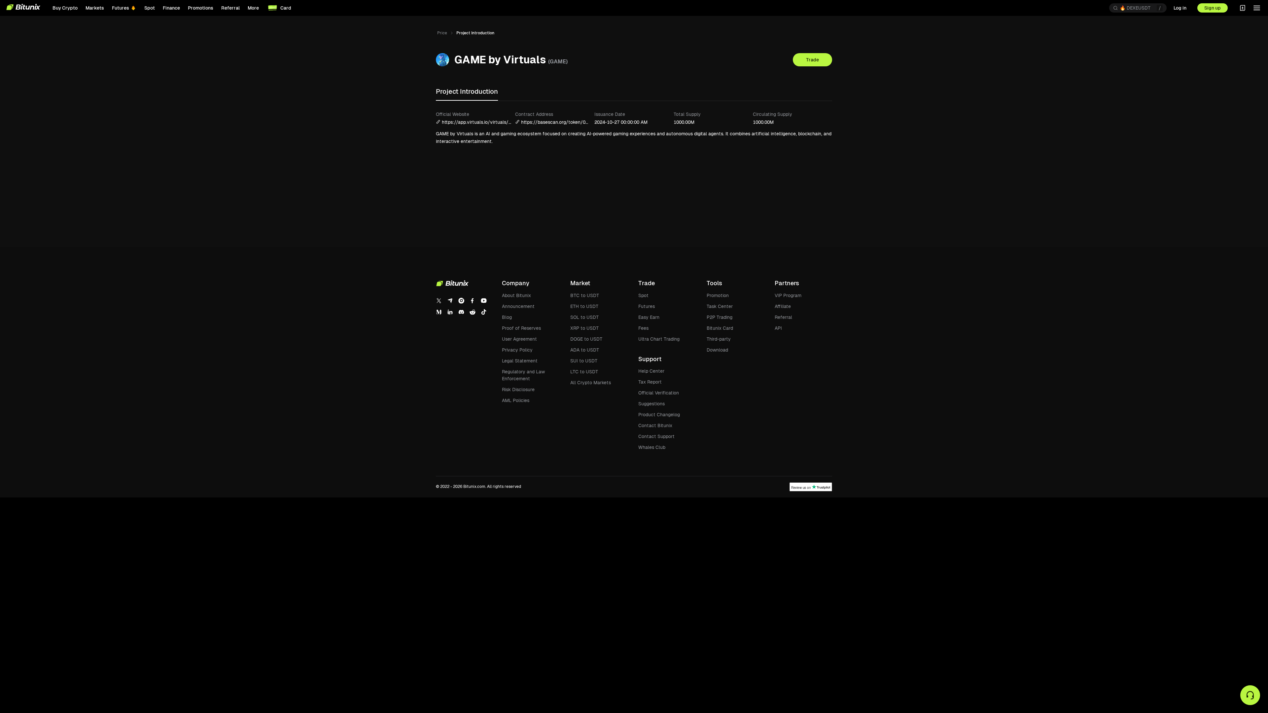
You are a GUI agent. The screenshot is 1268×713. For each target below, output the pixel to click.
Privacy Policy (517, 350)
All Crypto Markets (590, 383)
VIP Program (788, 295)
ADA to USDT (584, 350)
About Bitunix (516, 295)
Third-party (719, 339)
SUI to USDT (583, 361)
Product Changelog (659, 415)
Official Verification (658, 393)
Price (442, 33)
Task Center (720, 306)
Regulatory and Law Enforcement (523, 375)
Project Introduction (467, 91)
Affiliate (783, 306)
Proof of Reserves (521, 328)
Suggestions (651, 404)
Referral (783, 317)
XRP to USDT (584, 328)
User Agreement (519, 339)
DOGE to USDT (586, 339)
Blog (507, 317)
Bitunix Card (720, 328)
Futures (646, 306)
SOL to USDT (584, 317)
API (778, 328)
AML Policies (515, 400)
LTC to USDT (584, 372)
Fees (643, 328)
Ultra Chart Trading (659, 339)
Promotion (718, 295)
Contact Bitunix (655, 425)
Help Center (651, 371)
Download (717, 350)
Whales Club (651, 447)
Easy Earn (648, 317)
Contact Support (656, 436)
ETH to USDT (584, 306)
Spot (643, 295)
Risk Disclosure (518, 389)
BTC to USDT (584, 295)
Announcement (518, 306)
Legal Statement (520, 361)
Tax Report (650, 382)
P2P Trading (719, 317)
